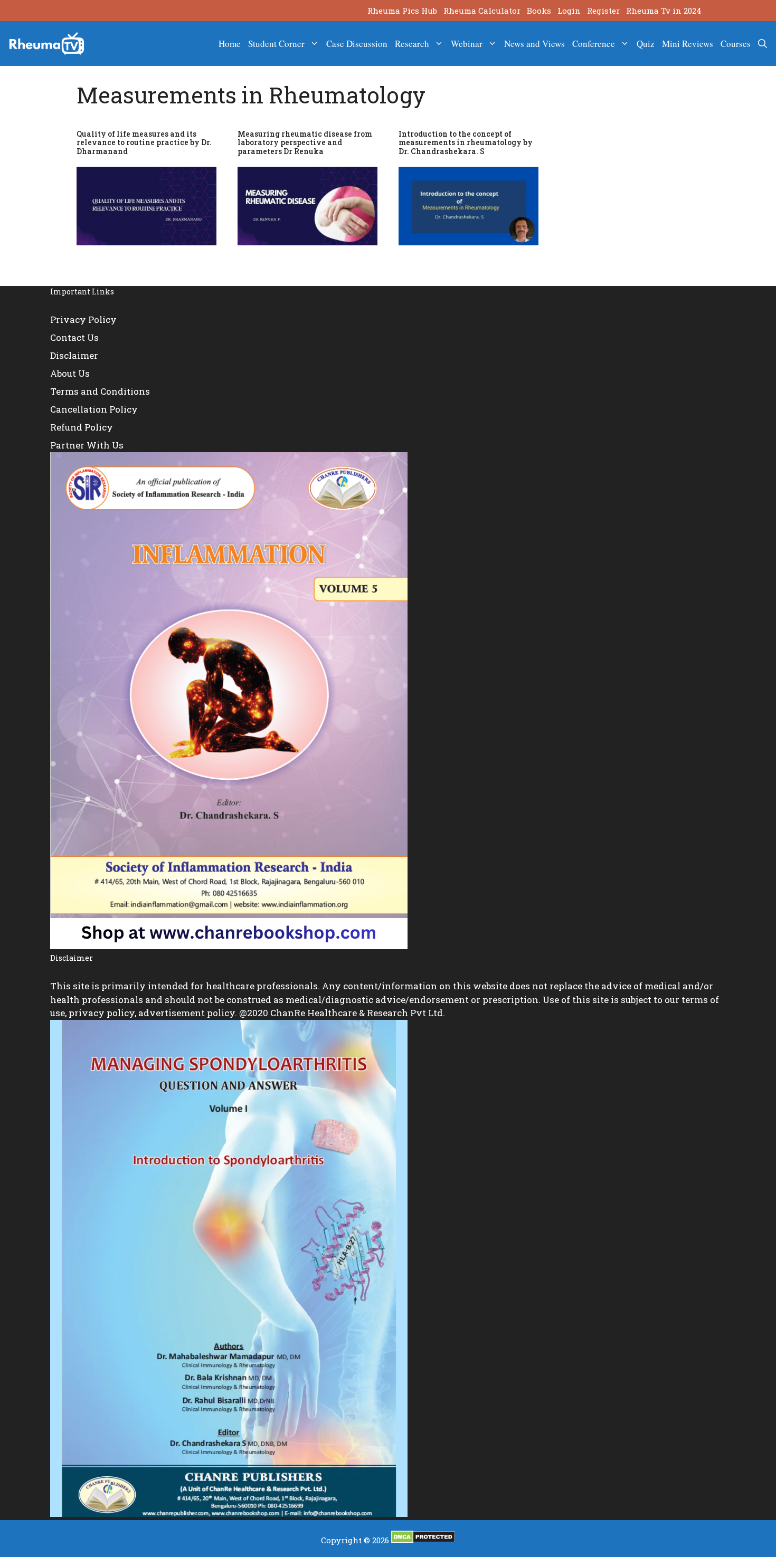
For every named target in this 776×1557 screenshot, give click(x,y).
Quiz (646, 43)
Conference (593, 43)
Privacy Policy (83, 319)
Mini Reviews (687, 43)
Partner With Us (87, 445)
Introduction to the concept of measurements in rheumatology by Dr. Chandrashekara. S (466, 143)
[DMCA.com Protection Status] (423, 1540)
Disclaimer (74, 355)
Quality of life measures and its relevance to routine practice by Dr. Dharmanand (144, 143)
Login (569, 10)
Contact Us (74, 337)
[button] (762, 44)
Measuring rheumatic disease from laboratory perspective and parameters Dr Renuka (305, 143)
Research (412, 43)
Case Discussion (356, 43)
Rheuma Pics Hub (402, 10)
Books (539, 10)
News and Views (534, 43)
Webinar (466, 43)
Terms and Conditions (100, 391)
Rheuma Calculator (482, 10)
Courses (736, 43)
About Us (70, 373)
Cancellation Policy (94, 409)
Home (230, 43)
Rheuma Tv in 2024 (664, 10)
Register (603, 10)
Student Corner (276, 43)
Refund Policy (81, 427)
